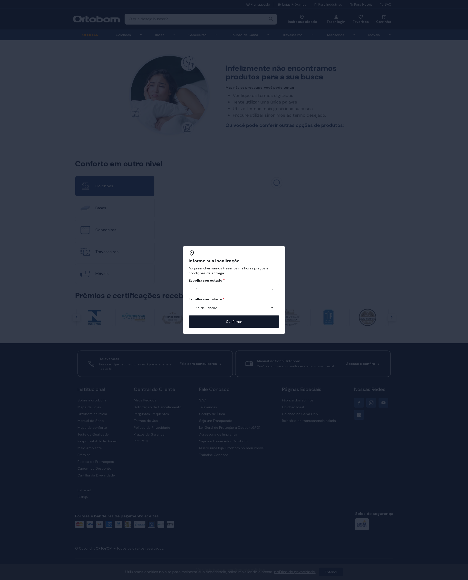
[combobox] (234, 289)
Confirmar (234, 321)
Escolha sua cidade (206, 299)
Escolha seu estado (207, 280)
